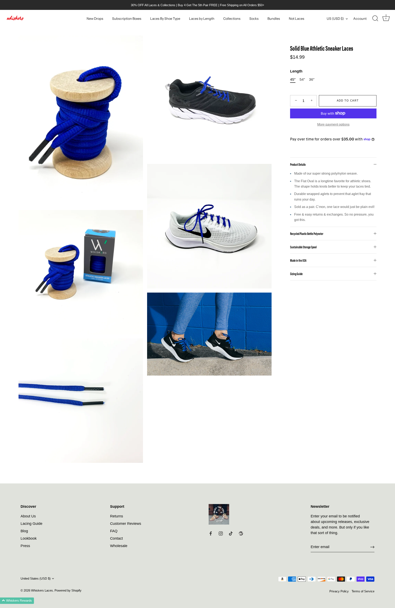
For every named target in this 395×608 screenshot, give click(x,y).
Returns (116, 516)
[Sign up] (372, 547)
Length (296, 71)
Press (25, 546)
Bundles (273, 18)
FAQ (113, 531)
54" (302, 79)
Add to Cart (348, 100)
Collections (231, 18)
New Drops (95, 18)
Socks (254, 18)
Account (360, 18)
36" (311, 79)
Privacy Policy (339, 591)
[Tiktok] (231, 533)
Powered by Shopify (68, 590)
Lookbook (29, 538)
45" (292, 79)
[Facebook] (211, 533)
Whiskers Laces (42, 590)
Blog (24, 531)
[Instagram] (221, 533)
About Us (28, 516)
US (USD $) (335, 18)
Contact (116, 538)
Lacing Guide (31, 524)
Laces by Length (201, 18)
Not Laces (296, 18)
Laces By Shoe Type (165, 18)
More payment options (333, 124)
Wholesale (118, 546)
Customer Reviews (125, 524)
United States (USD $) (36, 578)
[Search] (375, 18)
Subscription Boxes (126, 18)
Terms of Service (363, 591)
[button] (17, 600)
